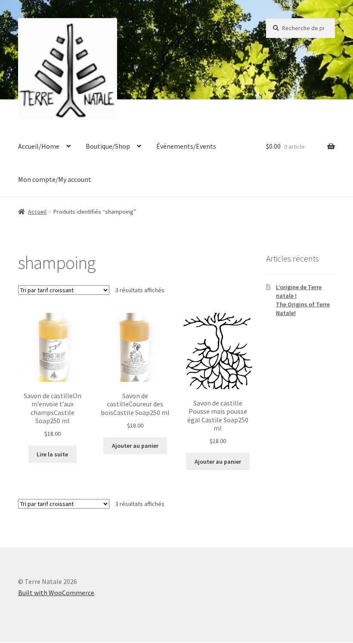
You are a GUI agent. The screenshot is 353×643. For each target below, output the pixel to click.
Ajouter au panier (135, 445)
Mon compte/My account (54, 179)
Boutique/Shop (108, 146)
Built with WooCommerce (56, 592)
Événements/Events (186, 146)
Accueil (37, 211)
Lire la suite (52, 454)
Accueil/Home (38, 146)
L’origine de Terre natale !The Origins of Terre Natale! (303, 299)
